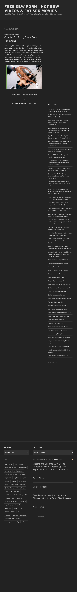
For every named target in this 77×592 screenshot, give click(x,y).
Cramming (8, 495)
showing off (8, 522)
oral (19, 511)
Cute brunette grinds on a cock (57, 274)
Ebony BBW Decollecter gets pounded (59, 284)
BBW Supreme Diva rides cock (57, 309)
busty (6, 484)
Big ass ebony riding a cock (56, 281)
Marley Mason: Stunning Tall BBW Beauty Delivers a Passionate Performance (58, 122)
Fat (26, 495)
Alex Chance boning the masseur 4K (59, 337)
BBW (10, 464)
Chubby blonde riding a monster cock (59, 288)
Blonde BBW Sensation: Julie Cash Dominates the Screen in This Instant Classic (59, 241)
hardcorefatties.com (11, 501)
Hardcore (19, 498)
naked (13, 511)
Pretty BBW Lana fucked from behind (59, 298)
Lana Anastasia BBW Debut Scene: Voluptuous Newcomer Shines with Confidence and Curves (58, 163)
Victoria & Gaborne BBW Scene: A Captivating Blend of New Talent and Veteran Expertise (59, 130)
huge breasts (9, 505)
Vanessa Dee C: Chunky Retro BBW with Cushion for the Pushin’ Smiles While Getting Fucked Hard (60, 254)
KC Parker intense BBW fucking (57, 330)
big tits (24, 478)
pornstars (23, 515)
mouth (7, 511)
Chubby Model (20, 488)
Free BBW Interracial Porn (41, 516)
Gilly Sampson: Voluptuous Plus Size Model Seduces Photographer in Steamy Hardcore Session (60, 222)
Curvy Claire (38, 478)
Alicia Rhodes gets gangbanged (57, 291)
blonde (7, 481)
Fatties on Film (9, 498)
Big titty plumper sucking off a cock (58, 316)
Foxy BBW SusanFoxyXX (55, 323)
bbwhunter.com (18, 471)
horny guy (23, 501)
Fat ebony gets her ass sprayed (57, 305)
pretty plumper (9, 518)
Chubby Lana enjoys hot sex (56, 295)
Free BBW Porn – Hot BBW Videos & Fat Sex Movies (32, 9)
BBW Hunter (22, 467)
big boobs (22, 474)
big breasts (8, 478)
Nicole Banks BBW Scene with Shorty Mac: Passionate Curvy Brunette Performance (59, 144)
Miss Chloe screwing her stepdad (58, 270)
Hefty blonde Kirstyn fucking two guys (59, 312)
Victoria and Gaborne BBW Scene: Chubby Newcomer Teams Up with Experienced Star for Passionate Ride (50, 467)
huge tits (17, 505)
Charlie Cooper (40, 487)
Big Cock (16, 478)
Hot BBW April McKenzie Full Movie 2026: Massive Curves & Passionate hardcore (59, 184)
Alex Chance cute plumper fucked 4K (59, 327)
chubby (22, 484)
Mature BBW (18, 508)
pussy (18, 518)
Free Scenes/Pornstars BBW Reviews (47, 459)
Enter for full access (24, 103)
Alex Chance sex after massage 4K (58, 346)
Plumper (7, 515)
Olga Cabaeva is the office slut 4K (58, 355)
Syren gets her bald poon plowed (57, 267)
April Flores (38, 507)
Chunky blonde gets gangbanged (58, 263)
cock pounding (15, 491)
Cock (6, 491)
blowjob (13, 481)
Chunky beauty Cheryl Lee (56, 334)
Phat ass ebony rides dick (55, 302)
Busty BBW (14, 484)
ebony (21, 495)
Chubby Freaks (9, 488)
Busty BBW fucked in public (56, 277)
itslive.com (8, 508)
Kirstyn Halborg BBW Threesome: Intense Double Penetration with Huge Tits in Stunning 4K (59, 191)
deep (15, 495)
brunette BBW (22, 481)
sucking (16, 522)
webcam (24, 522)
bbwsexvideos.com (11, 474)
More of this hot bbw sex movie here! (24, 94)
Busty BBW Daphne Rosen (56, 319)
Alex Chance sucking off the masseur (59, 260)
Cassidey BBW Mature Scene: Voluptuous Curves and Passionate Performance (58, 176)
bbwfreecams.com (10, 467)
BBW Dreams (19, 464)
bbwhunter (8, 471)
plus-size (15, 515)
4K (6, 464)
